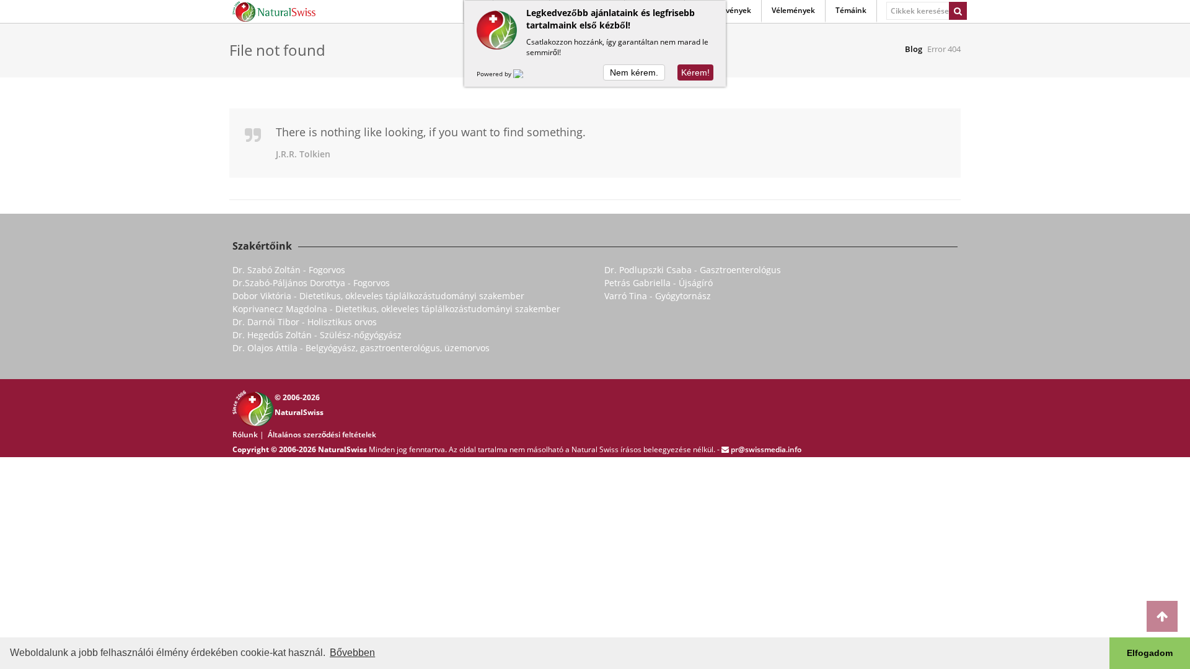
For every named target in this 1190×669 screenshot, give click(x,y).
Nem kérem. (634, 72)
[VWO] (525, 73)
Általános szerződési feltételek (322, 434)
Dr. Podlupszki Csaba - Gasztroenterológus (692, 270)
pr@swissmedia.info (766, 449)
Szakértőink (262, 246)
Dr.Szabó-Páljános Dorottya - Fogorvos (311, 283)
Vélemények (793, 10)
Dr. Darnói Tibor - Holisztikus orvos (304, 322)
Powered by (495, 73)
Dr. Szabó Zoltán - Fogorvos (288, 270)
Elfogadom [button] (1150, 653)
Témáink (850, 10)
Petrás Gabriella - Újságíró (658, 283)
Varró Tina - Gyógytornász (657, 296)
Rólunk (245, 434)
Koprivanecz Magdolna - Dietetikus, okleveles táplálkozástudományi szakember (396, 309)
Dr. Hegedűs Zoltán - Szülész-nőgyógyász (317, 335)
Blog (913, 49)
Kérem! (695, 72)
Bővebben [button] (352, 652)
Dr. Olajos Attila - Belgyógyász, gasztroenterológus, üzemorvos (361, 348)
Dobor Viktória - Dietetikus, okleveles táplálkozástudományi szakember (378, 296)
